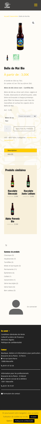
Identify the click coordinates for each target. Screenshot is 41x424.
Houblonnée (31, 137)
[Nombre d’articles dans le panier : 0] (6, 245)
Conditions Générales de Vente (13, 334)
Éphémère (8, 273)
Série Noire (8, 287)
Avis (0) (10, 154)
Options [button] (9, 421)
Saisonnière (14, 16)
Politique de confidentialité (11, 342)
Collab (6, 276)
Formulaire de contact (11, 393)
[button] (33, 23)
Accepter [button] (34, 417)
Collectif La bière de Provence (12, 337)
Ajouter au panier (24, 128)
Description (12, 150)
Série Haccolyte (10, 283)
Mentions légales (7, 340)
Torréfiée (7, 262)
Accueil (6, 16)
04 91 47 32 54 (8, 366)
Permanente (8, 269)
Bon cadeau (8, 290)
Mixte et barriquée (11, 266)
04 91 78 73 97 (8, 386)
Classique (8, 255)
